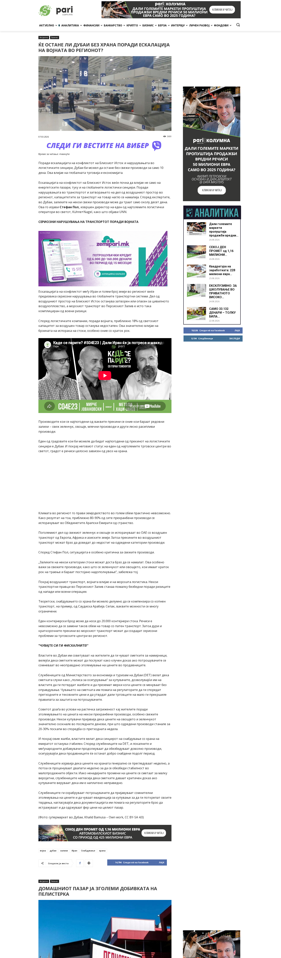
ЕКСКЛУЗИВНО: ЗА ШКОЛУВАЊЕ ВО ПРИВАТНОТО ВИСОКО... (223, 291)
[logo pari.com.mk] (69, 9)
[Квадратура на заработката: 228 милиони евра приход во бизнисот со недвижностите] (196, 271)
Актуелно (44, 37)
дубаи (53, 850)
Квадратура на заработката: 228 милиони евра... (222, 270)
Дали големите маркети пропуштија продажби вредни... (223, 229)
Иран (74, 850)
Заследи (234, 338)
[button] (238, 24)
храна (102, 850)
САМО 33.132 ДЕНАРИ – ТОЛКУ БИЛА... (222, 312)
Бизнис (54, 37)
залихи (64, 850)
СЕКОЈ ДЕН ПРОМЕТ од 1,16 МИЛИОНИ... (221, 251)
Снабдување (88, 850)
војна (43, 850)
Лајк (161, 862)
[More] (89, 863)
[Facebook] (80, 863)
